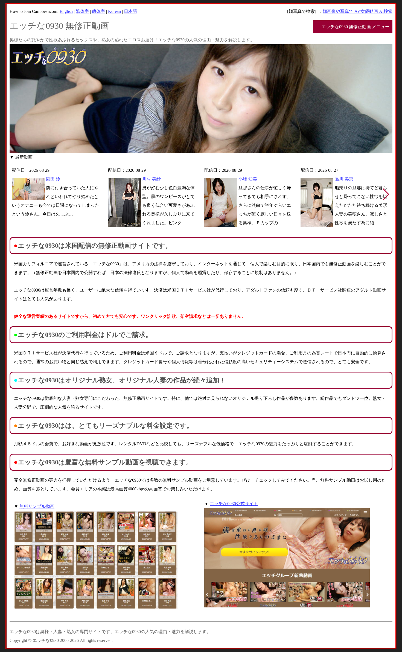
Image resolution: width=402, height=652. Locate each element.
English (66, 11)
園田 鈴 (53, 179)
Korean (114, 11)
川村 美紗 (151, 179)
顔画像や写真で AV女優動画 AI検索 (357, 11)
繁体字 (82, 11)
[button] (386, 194)
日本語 (130, 11)
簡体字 (98, 11)
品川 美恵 (344, 179)
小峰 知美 (247, 179)
